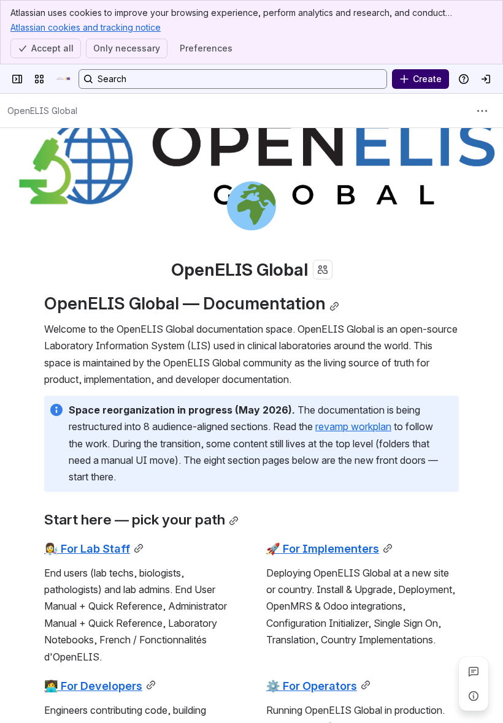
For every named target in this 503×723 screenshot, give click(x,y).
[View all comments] (473, 671)
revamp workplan (353, 426)
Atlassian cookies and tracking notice (85, 27)
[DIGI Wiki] (64, 79)
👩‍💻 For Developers (93, 685)
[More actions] (482, 111)
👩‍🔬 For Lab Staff (87, 548)
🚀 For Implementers (322, 548)
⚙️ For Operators (311, 685)
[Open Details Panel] (473, 696)
